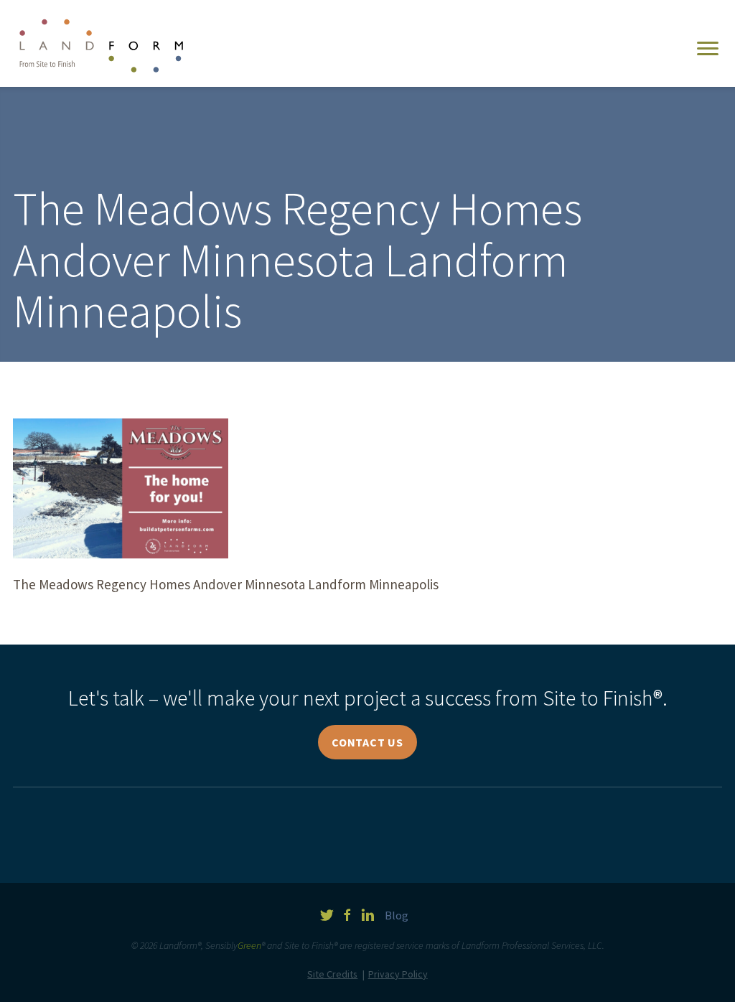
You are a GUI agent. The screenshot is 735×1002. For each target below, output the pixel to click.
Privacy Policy (398, 974)
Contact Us (367, 742)
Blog (396, 915)
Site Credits (332, 974)
